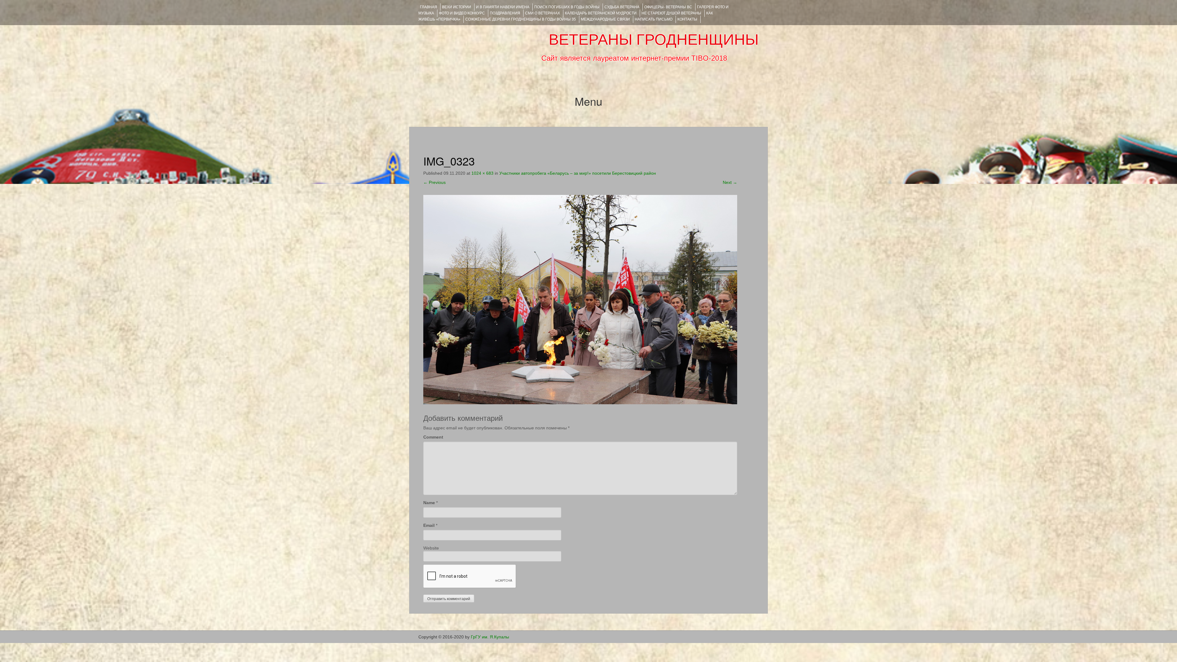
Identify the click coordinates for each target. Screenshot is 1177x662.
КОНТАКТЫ (687, 19)
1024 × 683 (482, 173)
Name (429, 502)
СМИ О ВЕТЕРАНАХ (542, 13)
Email (429, 525)
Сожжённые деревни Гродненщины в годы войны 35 (520, 19)
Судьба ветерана (621, 7)
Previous (434, 182)
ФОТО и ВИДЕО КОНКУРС (462, 13)
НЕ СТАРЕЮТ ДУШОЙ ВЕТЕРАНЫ (671, 13)
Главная (428, 7)
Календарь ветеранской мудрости (601, 13)
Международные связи (605, 19)
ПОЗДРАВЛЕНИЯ (505, 13)
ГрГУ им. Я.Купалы (490, 636)
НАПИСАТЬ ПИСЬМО (653, 19)
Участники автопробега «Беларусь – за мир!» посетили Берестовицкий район (577, 173)
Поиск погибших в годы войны (567, 7)
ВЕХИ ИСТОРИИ (456, 7)
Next (730, 182)
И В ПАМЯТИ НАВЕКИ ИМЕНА (502, 7)
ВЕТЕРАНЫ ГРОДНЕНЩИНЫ (654, 39)
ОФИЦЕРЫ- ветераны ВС (668, 7)
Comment (433, 437)
